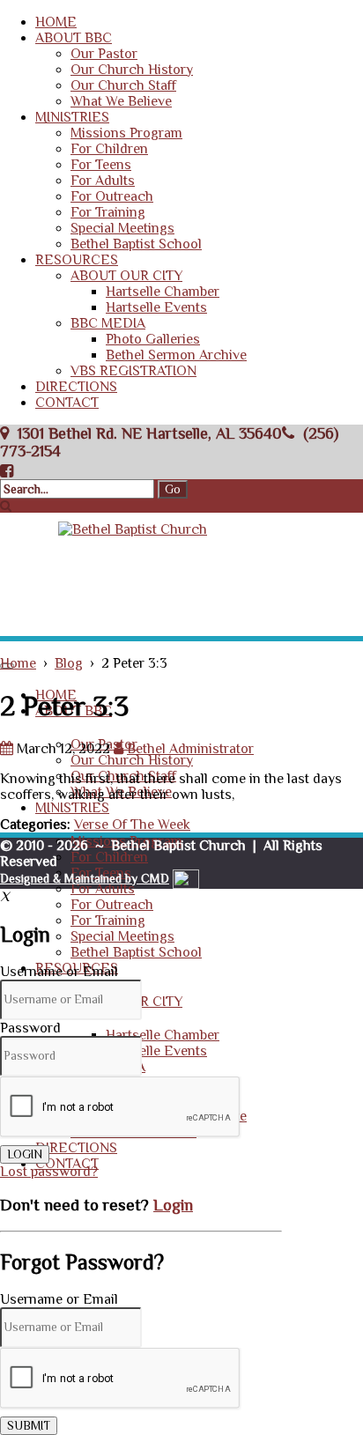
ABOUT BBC (73, 38)
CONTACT (67, 403)
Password (30, 1028)
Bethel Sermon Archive (176, 355)
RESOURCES (76, 260)
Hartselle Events (156, 307)
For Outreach (111, 196)
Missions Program (126, 133)
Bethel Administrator (190, 749)
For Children (109, 149)
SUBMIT (28, 1425)
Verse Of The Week (132, 824)
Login (173, 1204)
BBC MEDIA (107, 323)
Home (18, 663)
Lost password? (49, 1172)
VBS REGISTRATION (133, 371)
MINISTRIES (72, 117)
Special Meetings (122, 228)
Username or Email (59, 972)
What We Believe (121, 101)
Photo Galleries (153, 339)
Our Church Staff (123, 85)
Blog (69, 663)
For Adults (102, 181)
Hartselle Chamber (162, 292)
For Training (107, 212)
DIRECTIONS (76, 387)
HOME (56, 22)
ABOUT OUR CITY (126, 276)
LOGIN (24, 1154)
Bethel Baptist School (136, 244)
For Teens (100, 165)
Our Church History (131, 70)
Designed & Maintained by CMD (84, 878)
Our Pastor (103, 54)
